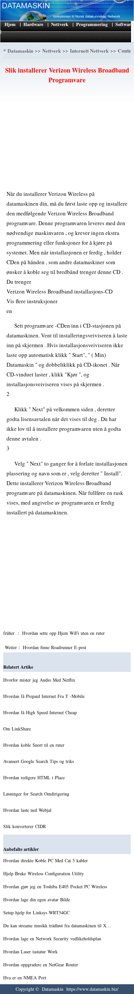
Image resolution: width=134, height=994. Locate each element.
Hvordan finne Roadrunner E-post (55, 647)
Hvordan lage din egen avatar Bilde (37, 899)
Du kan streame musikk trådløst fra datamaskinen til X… (57, 925)
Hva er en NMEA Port (25, 977)
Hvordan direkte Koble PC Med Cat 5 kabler (46, 860)
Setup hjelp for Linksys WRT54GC (37, 912)
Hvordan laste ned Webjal (28, 810)
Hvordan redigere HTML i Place (34, 777)
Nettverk (59, 24)
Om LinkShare (18, 729)
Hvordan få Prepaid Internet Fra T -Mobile (44, 696)
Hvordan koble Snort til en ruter (34, 745)
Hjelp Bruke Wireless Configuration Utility (44, 873)
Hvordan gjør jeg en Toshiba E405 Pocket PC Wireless (56, 886)
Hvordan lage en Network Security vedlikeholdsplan (53, 938)
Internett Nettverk (89, 50)
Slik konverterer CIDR (25, 826)
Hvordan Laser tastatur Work (31, 951)
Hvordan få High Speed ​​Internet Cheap (40, 712)
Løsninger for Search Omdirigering (37, 794)
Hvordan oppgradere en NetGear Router (41, 964)
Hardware (33, 24)
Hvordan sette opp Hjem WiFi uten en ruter (64, 633)
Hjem (10, 24)
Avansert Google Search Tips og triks (39, 761)
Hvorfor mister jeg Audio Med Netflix (40, 680)
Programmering (92, 24)
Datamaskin (20, 50)
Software (124, 24)
